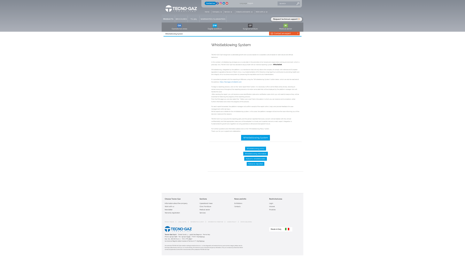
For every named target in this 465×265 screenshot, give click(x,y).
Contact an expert (282, 33)
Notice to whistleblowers (255, 159)
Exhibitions (238, 203)
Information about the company (176, 203)
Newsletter (169, 210)
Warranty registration (172, 213)
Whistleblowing (246, 222)
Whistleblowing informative (255, 154)
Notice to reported (255, 164)
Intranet (272, 206)
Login (271, 203)
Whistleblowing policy (255, 149)
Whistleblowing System (255, 137)
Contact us (210, 3)
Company (216, 12)
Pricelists (272, 210)
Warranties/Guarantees (213, 19)
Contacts (237, 206)
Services (203, 213)
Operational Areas (206, 203)
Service (227, 12)
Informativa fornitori (215, 222)
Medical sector (205, 210)
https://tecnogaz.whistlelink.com (231, 82)
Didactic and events (243, 12)
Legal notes (182, 222)
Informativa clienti (197, 222)
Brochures (181, 19)
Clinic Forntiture (205, 206)
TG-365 (193, 19)
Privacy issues (169, 222)
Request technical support (285, 19)
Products (168, 19)
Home (207, 12)
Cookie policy (231, 222)
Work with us (261, 12)
